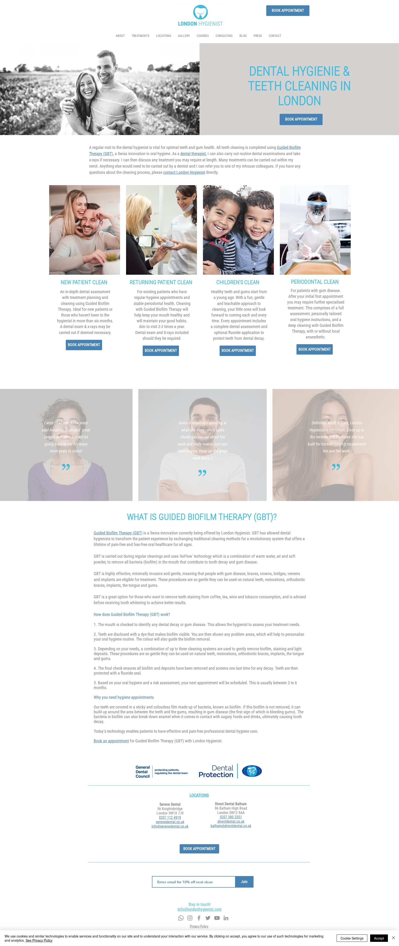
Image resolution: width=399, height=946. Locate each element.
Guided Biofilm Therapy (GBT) (118, 532)
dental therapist (193, 153)
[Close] (393, 938)
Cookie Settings (352, 938)
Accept (379, 938)
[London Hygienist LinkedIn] (226, 918)
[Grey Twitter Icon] (190, 918)
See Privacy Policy (39, 940)
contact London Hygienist (184, 172)
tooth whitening (133, 602)
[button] (140, 36)
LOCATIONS (199, 795)
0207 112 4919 (170, 817)
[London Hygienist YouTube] (217, 918)
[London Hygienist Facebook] (199, 918)
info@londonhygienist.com (200, 909)
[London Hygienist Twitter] (208, 918)
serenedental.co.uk (170, 822)
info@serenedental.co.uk (169, 826)
